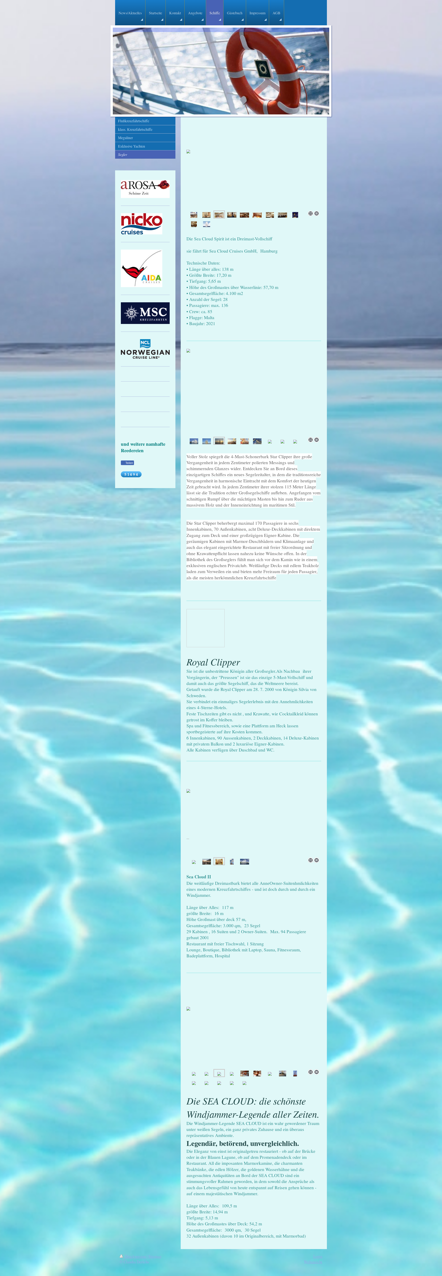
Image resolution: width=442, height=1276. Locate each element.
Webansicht (313, 1261)
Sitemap (154, 1256)
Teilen (129, 463)
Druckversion (135, 1256)
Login (317, 1256)
